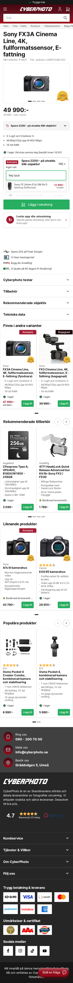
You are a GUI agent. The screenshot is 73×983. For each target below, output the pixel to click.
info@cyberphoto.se (31, 752)
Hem (6, 25)
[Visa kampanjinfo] (65, 126)
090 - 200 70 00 (28, 739)
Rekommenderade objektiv (24, 303)
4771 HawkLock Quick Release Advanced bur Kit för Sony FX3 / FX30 (54, 471)
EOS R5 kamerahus (52, 571)
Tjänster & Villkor (17, 850)
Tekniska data (14, 314)
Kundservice (13, 838)
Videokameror (52, 25)
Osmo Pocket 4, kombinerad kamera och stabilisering (53, 675)
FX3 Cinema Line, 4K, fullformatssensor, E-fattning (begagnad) (54, 373)
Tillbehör (10, 291)
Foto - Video (20, 25)
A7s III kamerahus (15, 567)
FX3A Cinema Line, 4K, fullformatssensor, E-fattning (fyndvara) (18, 373)
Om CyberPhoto (16, 862)
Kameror (35, 25)
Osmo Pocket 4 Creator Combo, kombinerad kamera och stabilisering (17, 677)
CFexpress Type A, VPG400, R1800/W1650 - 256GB (15, 471)
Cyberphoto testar (18, 280)
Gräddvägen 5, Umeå (32, 765)
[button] (33, 815)
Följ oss (9, 873)
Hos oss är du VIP (38, 2)
